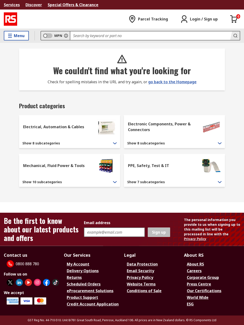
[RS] (10, 19)
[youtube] (28, 282)
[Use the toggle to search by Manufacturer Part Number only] (66, 36)
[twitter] (10, 282)
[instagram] (37, 282)
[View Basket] (234, 19)
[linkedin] (19, 282)
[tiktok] (55, 282)
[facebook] (46, 282)
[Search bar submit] (235, 35)
